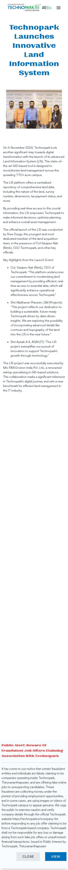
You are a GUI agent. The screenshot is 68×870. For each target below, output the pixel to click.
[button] (47, 7)
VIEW (55, 856)
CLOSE (28, 856)
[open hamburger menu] (56, 7)
